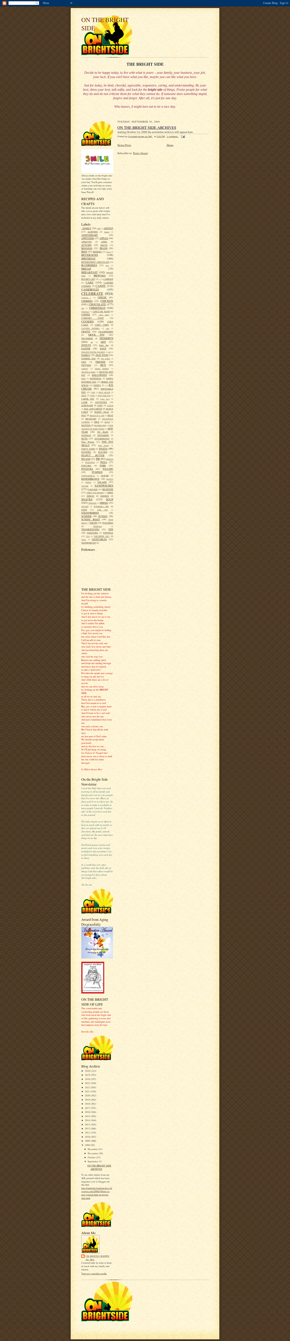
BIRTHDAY (88, 258)
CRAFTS (85, 331)
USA (88, 536)
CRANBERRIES (105, 331)
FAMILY (85, 355)
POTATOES (87, 468)
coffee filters (104, 315)
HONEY (97, 385)
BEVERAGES (89, 255)
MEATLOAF (90, 418)
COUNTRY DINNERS (90, 328)
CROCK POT (96, 334)
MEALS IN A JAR (97, 415)
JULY (83, 395)
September (93, 1161)
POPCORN (86, 465)
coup (107, 328)
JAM (93, 392)
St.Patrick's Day (101, 506)
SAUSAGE (92, 489)
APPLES (104, 238)
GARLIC (84, 368)
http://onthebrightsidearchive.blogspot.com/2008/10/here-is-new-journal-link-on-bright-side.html (96, 1193)
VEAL (83, 539)
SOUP (109, 499)
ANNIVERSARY (89, 235)
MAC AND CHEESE (93, 408)
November (93, 1153)
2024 (88, 1079)
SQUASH (84, 506)
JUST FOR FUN (104, 395)
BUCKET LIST (88, 279)
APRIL (104, 241)
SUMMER (86, 516)
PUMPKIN (97, 472)
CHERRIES (87, 301)
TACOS (93, 522)
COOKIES (87, 321)
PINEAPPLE (90, 462)
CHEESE (102, 297)
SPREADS (92, 503)
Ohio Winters (87, 441)
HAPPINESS (95, 378)
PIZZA (103, 462)
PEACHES (102, 452)
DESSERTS (106, 338)
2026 (88, 1070)
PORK (103, 465)
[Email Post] (183, 136)
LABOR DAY (87, 398)
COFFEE (85, 314)
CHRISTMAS (97, 308)
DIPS (103, 341)
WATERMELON (88, 542)
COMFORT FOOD (92, 318)
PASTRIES (86, 452)
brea (107, 265)
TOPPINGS (108, 532)
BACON (103, 245)
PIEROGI (109, 459)
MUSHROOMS (100, 425)
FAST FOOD (102, 355)
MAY (83, 415)
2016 (88, 1112)
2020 (88, 1095)
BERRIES (97, 251)
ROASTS (109, 479)
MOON (107, 422)
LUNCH (110, 405)
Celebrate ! (86, 297)
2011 (88, 1132)
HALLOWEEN (99, 375)
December (93, 1149)
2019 (88, 1099)
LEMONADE (87, 405)
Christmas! (85, 311)
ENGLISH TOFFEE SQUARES (93, 352)
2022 (88, 1087)
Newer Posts (124, 145)
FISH (83, 361)
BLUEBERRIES (89, 265)
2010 (98, 228)
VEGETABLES (99, 539)
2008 (88, 1145)
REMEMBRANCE (90, 478)
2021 (88, 1091)
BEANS (103, 248)
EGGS (103, 348)
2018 (88, 1103)
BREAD (86, 269)
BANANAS (86, 248)
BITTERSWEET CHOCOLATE (95, 262)
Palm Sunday (103, 445)
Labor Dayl (104, 399)
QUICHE (105, 475)
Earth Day (104, 345)
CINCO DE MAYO (101, 311)
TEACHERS (107, 522)
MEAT (110, 415)
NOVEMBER (103, 435)
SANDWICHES (104, 485)
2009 (88, 1140)
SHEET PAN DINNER (95, 492)
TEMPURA (97, 526)
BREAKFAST (89, 272)
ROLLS (88, 482)
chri (82, 308)
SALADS (102, 482)
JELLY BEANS (104, 392)
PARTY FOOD (88, 448)
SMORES (104, 495)
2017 (88, 1107)
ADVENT (108, 228)
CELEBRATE (92, 293)
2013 (88, 1124)
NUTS (84, 438)
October (92, 1157)
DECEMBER (87, 338)
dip (92, 342)
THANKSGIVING (90, 529)
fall (109, 352)
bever (109, 252)
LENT (100, 405)
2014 (88, 1120)
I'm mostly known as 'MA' (97, 1257)
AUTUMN (86, 245)
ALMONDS (92, 231)
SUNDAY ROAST (90, 519)
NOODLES (86, 435)
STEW (84, 509)
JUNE (92, 395)
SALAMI (84, 486)
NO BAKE (102, 431)
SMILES (90, 495)
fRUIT (103, 365)
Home (170, 145)
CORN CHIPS (102, 324)
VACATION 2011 (102, 536)
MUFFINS (86, 425)
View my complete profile (94, 1273)
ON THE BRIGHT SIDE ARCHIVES (99, 1167)
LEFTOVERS (101, 402)
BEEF (84, 251)
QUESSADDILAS (88, 475)
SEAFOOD (107, 489)
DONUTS (86, 345)
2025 (88, 1074)
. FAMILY (86, 228)
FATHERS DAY (88, 358)
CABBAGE (108, 279)
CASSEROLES (90, 289)
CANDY (101, 286)
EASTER (85, 348)
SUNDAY (103, 516)
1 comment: (173, 136)
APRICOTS (86, 241)
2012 (88, 1128)
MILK (96, 421)
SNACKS (86, 499)
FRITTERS (86, 365)
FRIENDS (100, 361)
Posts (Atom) (140, 153)
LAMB (84, 402)
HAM (83, 378)
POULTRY (108, 468)
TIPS (110, 529)
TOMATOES (92, 532)
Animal (106, 232)
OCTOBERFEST (102, 438)
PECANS (85, 458)
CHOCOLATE (97, 304)
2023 (88, 1083)
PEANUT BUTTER (92, 455)
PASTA (103, 449)
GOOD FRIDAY (102, 368)
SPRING (104, 502)
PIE (98, 459)
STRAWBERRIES (90, 512)
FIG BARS (105, 358)
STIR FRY (102, 510)
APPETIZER (87, 238)
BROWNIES (100, 275)
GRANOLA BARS (88, 372)
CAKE (89, 282)
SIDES (110, 492)
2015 (88, 1116)
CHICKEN (106, 301)
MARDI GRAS (101, 411)
